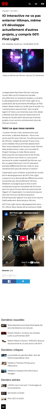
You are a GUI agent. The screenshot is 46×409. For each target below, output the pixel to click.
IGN (11, 270)
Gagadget (4, 3)
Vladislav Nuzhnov (14, 44)
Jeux (6, 275)
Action (13, 275)
